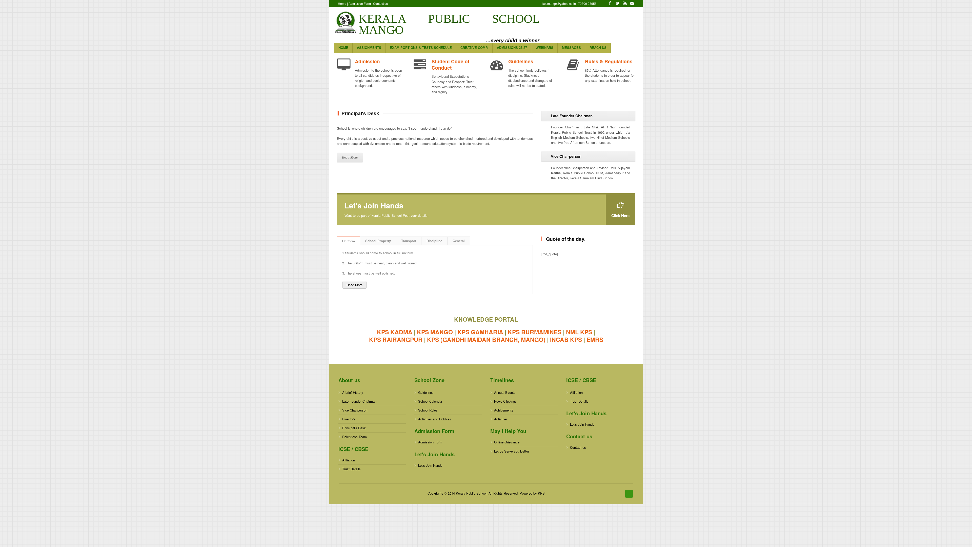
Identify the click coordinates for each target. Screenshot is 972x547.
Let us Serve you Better (511, 451)
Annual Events (505, 392)
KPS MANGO (435, 332)
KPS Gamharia (480, 332)
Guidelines (520, 61)
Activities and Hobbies (434, 419)
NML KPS (579, 332)
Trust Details (351, 468)
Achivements (503, 410)
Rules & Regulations (609, 61)
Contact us (380, 3)
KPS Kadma (394, 332)
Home (342, 3)
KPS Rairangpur (395, 339)
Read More (350, 157)
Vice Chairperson (354, 410)
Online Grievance (506, 442)
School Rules (428, 410)
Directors (348, 419)
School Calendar (430, 401)
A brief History (352, 392)
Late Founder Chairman (359, 401)
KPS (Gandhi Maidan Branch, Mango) (486, 339)
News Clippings (505, 401)
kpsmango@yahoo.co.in (559, 3)
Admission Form (360, 3)
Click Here (620, 215)
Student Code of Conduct (450, 64)
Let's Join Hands (430, 465)
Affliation (348, 460)
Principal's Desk (354, 427)
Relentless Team (354, 436)
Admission (367, 61)
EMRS (594, 339)
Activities (501, 419)
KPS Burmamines (534, 332)
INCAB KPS (566, 339)
